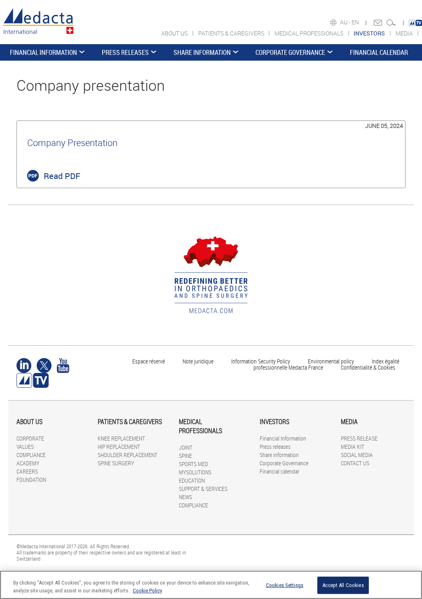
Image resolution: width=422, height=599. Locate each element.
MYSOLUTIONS (195, 472)
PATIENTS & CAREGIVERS (231, 33)
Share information (202, 52)
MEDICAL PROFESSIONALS (309, 33)
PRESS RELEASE (359, 438)
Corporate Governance (290, 52)
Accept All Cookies (342, 585)
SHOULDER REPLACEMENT (127, 455)
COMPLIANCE (31, 455)
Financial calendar (379, 52)
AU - (346, 22)
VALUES (25, 446)
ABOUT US (175, 33)
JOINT (185, 447)
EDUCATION (192, 480)
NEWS (185, 497)
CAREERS (27, 471)
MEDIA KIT (352, 446)
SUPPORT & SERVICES (203, 489)
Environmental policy (331, 361)
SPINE (185, 456)
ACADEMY (27, 463)
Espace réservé (149, 361)
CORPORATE (30, 438)
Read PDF (62, 176)
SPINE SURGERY (116, 463)
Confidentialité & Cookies (368, 367)
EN (356, 22)
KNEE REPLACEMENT (121, 438)
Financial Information (43, 52)
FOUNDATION (31, 479)
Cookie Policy (147, 590)
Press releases (125, 52)
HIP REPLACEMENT (119, 446)
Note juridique (198, 361)
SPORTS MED (193, 464)
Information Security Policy (260, 361)
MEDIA (405, 33)
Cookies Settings (284, 585)
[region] (211, 585)
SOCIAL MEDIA (357, 455)
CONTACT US (355, 463)
